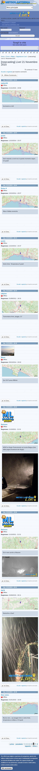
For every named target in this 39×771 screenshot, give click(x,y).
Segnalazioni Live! (21, 56)
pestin (3, 136)
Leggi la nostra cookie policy (9, 764)
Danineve (4, 424)
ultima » (35, 746)
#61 (37, 692)
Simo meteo (5, 695)
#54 (37, 185)
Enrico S (4, 188)
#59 (37, 512)
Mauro (3, 357)
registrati (9, 72)
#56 (37, 290)
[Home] (19, 3)
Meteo (13, 56)
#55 (37, 238)
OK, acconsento (7, 768)
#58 (37, 407)
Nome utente (4, 28)
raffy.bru (4, 293)
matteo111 (4, 83)
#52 (37, 80)
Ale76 (3, 590)
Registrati (4, 32)
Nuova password (13, 32)
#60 (37, 587)
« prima (11, 744)
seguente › (28, 746)
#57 (37, 343)
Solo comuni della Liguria (19, 45)
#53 (37, 133)
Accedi (3, 72)
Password (22, 28)
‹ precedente (19, 744)
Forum (8, 56)
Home (2, 56)
